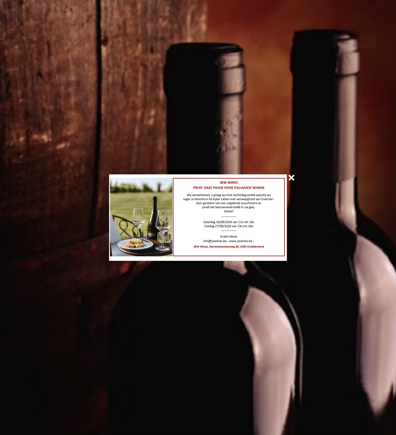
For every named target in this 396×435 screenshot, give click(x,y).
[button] (291, 178)
